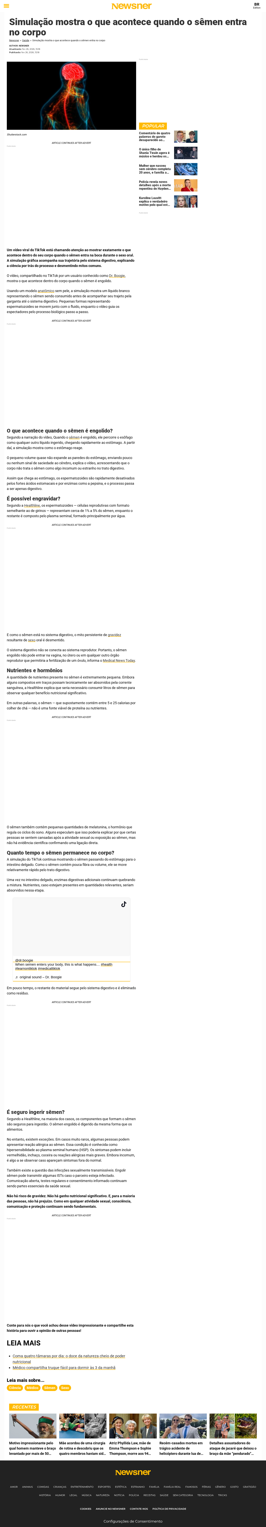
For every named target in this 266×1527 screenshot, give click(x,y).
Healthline (32, 505)
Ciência (15, 1388)
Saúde (25, 40)
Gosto (234, 1486)
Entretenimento (82, 1486)
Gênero (220, 1486)
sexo (31, 640)
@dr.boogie (24, 960)
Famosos (191, 1486)
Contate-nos (139, 1508)
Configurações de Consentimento (133, 1521)
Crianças (59, 1486)
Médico (32, 1388)
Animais (27, 1486)
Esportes (104, 1486)
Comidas (43, 1486)
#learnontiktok (26, 969)
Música (87, 1495)
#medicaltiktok (49, 969)
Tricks (222, 1495)
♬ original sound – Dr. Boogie (38, 977)
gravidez (114, 635)
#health (106, 964)
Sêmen (49, 1388)
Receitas (149, 1495)
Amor (14, 1486)
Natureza (103, 1495)
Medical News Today (119, 660)
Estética (121, 1486)
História (45, 1495)
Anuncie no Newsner (110, 1508)
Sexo (65, 1388)
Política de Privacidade (169, 1508)
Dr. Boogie (117, 276)
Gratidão (249, 1486)
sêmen (74, 437)
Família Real (172, 1486)
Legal (73, 1495)
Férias (206, 1486)
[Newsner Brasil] (131, 6)
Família (154, 1486)
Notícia (119, 1495)
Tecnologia (205, 1495)
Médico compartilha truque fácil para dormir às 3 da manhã (64, 1367)
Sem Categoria (183, 1495)
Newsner (14, 40)
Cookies (85, 1508)
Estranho (138, 1486)
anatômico (46, 291)
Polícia (134, 1495)
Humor (60, 1495)
